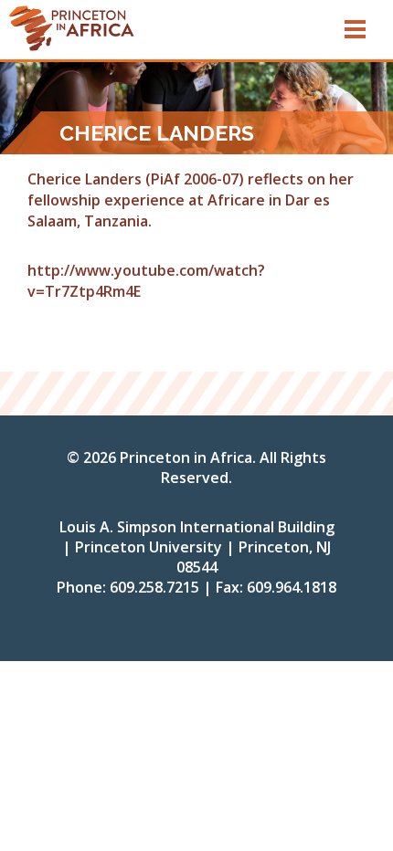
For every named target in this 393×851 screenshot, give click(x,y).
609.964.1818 (291, 587)
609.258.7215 (154, 587)
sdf (158, 27)
